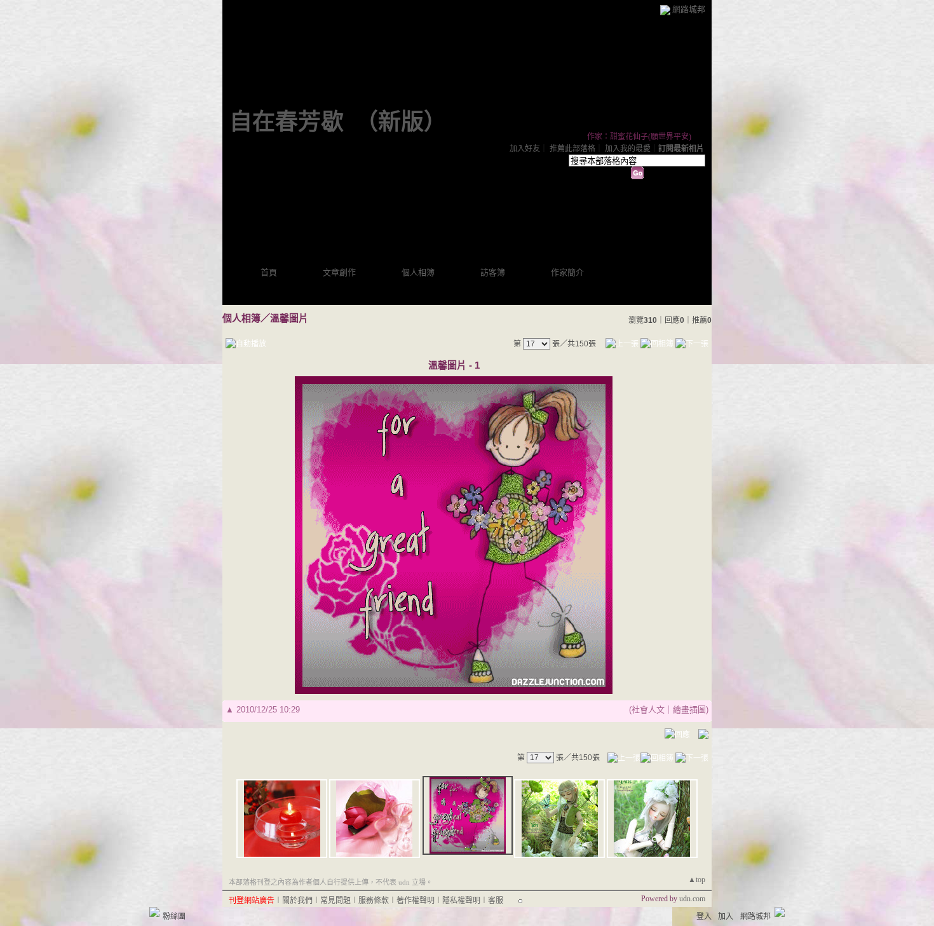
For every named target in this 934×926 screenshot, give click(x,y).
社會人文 (648, 709)
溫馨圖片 (289, 318)
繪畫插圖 (689, 709)
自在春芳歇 (286, 122)
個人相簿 (418, 272)
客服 (495, 900)
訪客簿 (492, 272)
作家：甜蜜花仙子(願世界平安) (639, 136)
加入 (725, 916)
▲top (696, 879)
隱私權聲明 (461, 900)
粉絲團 (174, 916)
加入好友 (525, 148)
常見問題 (335, 900)
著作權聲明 (415, 900)
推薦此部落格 (572, 148)
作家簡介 (567, 272)
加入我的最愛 (628, 148)
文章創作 (339, 272)
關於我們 (297, 900)
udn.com (692, 898)
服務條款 (373, 900)
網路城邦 (688, 9)
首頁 (269, 272)
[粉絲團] (154, 912)
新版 (401, 122)
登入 (704, 916)
